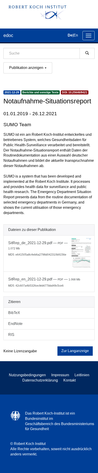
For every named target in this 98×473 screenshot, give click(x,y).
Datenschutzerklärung (40, 380)
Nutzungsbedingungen (27, 375)
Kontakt (69, 380)
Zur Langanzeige (75, 351)
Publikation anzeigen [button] (26, 68)
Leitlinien (82, 375)
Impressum (60, 375)
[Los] (87, 53)
